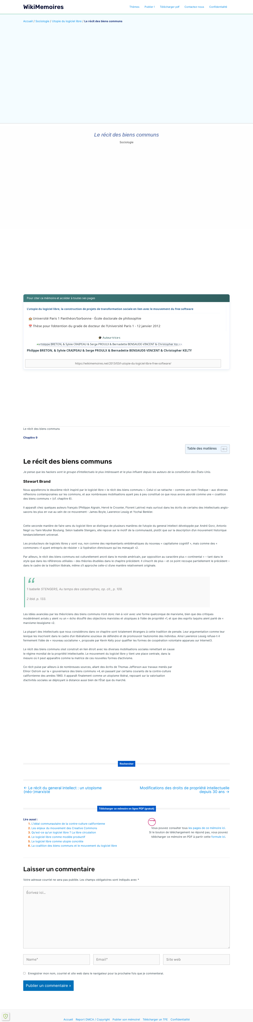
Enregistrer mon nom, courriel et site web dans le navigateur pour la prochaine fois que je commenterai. (96, 973)
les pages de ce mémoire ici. (207, 828)
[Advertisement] (126, 264)
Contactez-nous (194, 6)
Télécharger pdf (169, 6)
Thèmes (134, 6)
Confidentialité (218, 6)
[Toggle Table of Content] (222, 449)
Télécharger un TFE (155, 1019)
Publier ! (150, 6)
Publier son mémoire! (126, 1019)
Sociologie (42, 21)
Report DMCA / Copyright (93, 1019)
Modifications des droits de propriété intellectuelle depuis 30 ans (184, 790)
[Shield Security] (5, 1016)
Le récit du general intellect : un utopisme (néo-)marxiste (63, 790)
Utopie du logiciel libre (67, 21)
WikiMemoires (43, 6)
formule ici (218, 836)
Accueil (28, 21)
